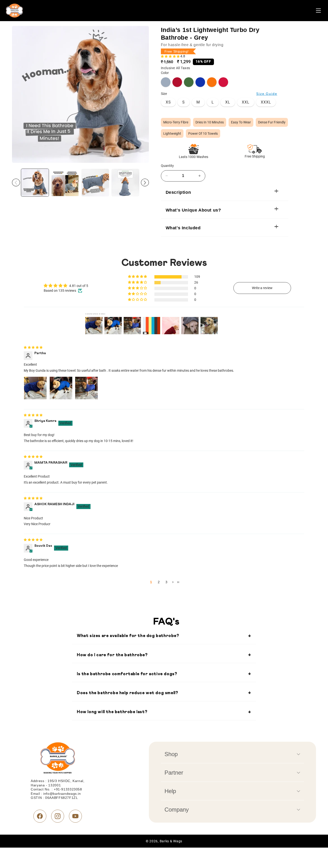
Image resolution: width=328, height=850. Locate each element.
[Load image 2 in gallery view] (65, 182)
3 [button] (166, 582)
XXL (245, 102)
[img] (33, 348)
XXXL (266, 102)
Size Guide (266, 94)
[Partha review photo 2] (61, 388)
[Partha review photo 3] (86, 388)
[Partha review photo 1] (35, 388)
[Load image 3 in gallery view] (95, 182)
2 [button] (159, 582)
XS (168, 102)
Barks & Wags (171, 841)
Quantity (167, 166)
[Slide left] (16, 182)
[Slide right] (145, 182)
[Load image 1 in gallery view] (35, 182)
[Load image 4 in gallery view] (125, 182)
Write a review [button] (262, 288)
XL (227, 102)
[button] (171, 57)
